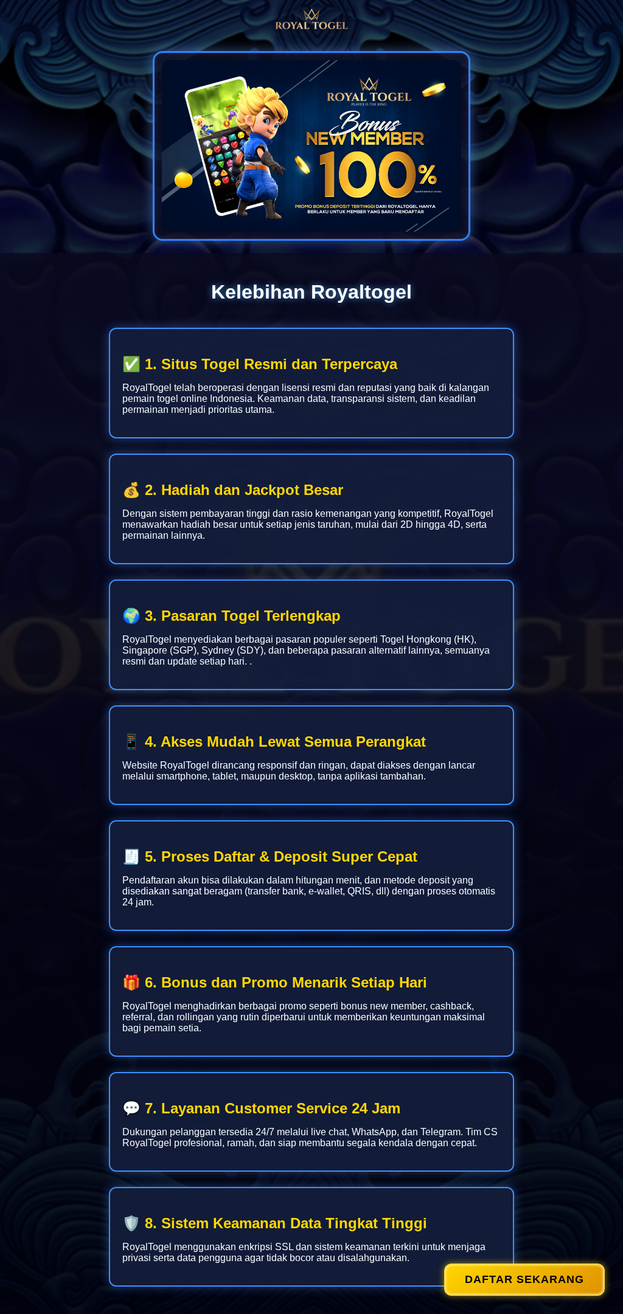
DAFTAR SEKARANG (524, 1279)
